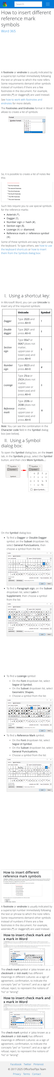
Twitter (27, 1064)
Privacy (17, 1074)
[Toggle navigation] (48, 4)
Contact (36, 1074)
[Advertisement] (27, 52)
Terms (26, 1074)
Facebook (15, 1064)
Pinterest (39, 1064)
